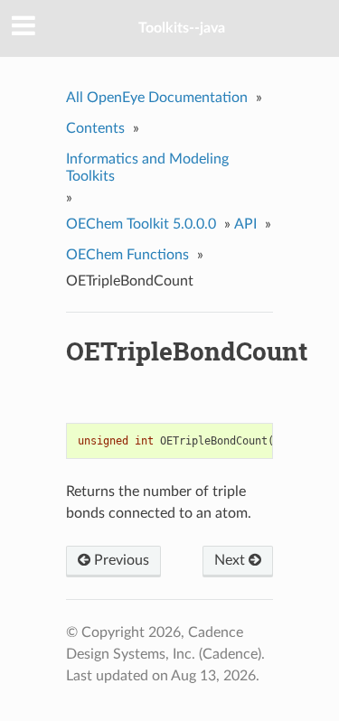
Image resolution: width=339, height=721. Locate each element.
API (245, 224)
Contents (95, 128)
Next (231, 560)
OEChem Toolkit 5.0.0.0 (141, 224)
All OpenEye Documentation (157, 97)
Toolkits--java (181, 28)
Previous (119, 560)
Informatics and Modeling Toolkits (147, 167)
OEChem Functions (127, 255)
